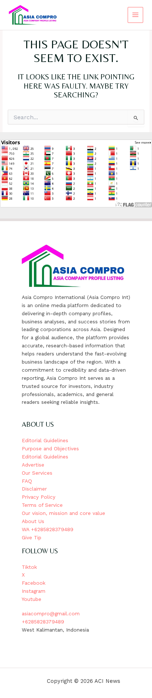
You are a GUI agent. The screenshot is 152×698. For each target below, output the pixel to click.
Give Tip (31, 537)
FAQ (27, 481)
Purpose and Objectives (50, 448)
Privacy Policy (38, 497)
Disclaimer (34, 489)
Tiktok (29, 567)
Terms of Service (42, 505)
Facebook (33, 583)
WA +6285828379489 (47, 529)
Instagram (33, 591)
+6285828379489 (43, 622)
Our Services (37, 473)
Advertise (33, 465)
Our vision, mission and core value (63, 513)
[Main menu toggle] (136, 15)
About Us (33, 521)
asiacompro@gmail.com (51, 613)
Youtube (31, 599)
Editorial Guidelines (45, 440)
